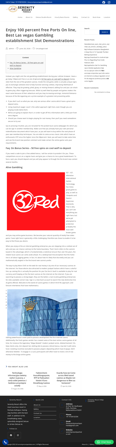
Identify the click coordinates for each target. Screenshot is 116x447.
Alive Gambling (15, 68)
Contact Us (38, 413)
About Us (37, 405)
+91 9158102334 (20, 2)
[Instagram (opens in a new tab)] (108, 2)
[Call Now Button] (5, 442)
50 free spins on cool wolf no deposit (55, 79)
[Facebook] (11, 435)
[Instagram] (18, 435)
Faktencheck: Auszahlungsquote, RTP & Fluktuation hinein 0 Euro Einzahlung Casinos (41, 378)
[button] (104, 442)
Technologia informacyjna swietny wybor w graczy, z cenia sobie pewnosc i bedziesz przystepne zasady (17, 379)
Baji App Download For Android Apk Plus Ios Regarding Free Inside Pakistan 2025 (96, 60)
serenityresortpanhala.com (74, 433)
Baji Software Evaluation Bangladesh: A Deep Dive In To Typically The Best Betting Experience (96, 52)
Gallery (36, 409)
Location (37, 417)
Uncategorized (42, 48)
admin (11, 48)
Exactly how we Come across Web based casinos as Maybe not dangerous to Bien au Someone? (66, 378)
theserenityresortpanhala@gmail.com (40, 2)
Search (86, 28)
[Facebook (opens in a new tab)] (104, 2)
